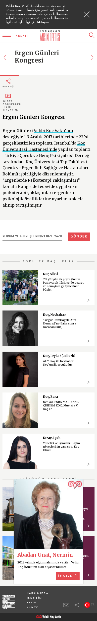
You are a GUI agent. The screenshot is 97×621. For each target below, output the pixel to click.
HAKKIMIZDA (37, 593)
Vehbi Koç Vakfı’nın (53, 130)
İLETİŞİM (35, 598)
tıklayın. (43, 22)
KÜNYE (33, 607)
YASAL (32, 603)
